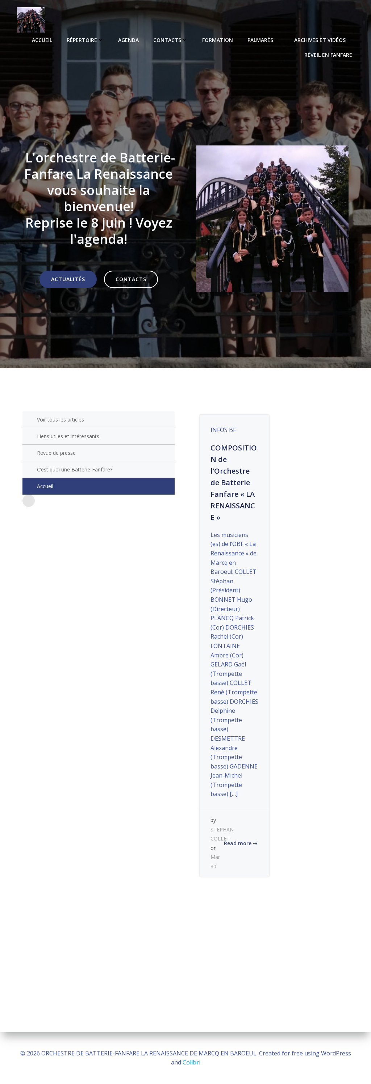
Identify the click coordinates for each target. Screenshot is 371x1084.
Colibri (191, 1062)
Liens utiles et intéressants (68, 436)
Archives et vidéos (320, 40)
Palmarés (260, 40)
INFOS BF (223, 430)
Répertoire (82, 40)
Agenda (128, 40)
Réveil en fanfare (328, 54)
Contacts (167, 40)
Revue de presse (56, 452)
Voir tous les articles (60, 419)
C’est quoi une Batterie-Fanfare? (74, 469)
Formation (217, 40)
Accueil (42, 40)
